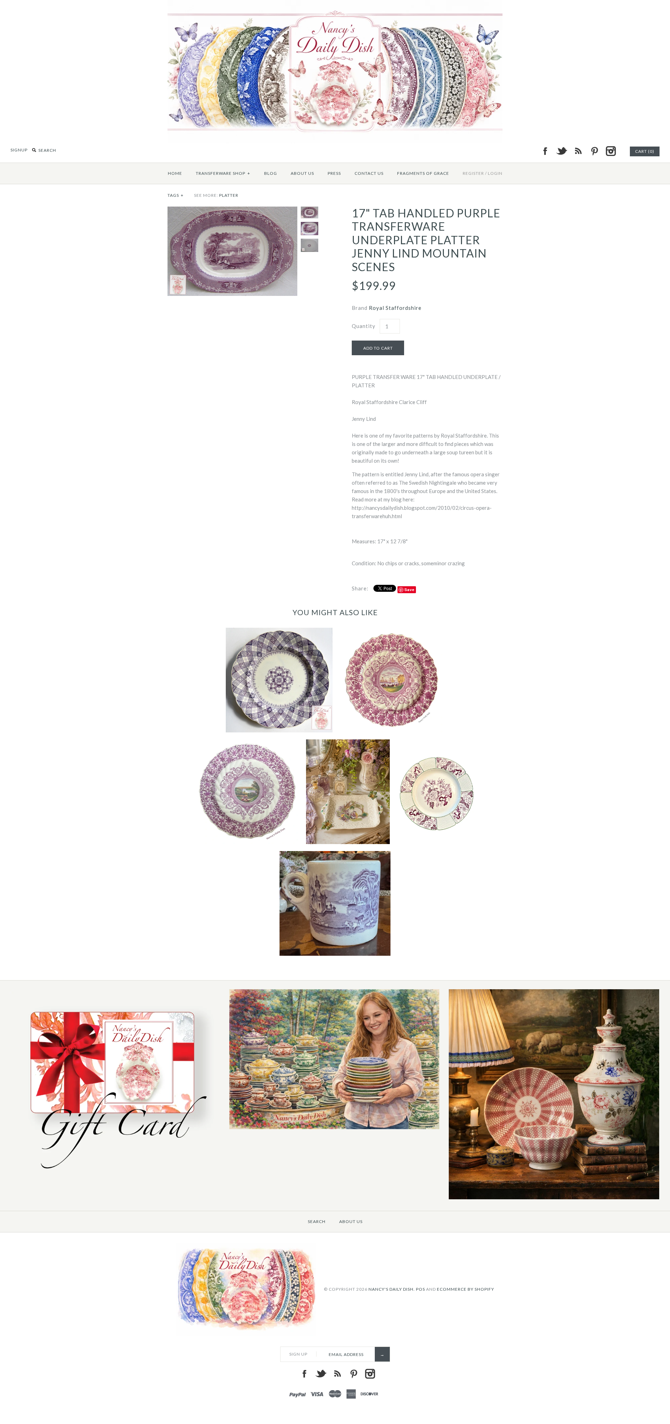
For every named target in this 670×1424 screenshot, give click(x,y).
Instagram (610, 151)
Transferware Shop (223, 173)
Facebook (545, 151)
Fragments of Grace (423, 173)
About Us (302, 173)
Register (473, 173)
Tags (176, 195)
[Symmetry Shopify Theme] (114, 1174)
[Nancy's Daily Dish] (335, 4)
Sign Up (298, 1354)
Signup (19, 149)
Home (175, 173)
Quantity (363, 326)
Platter (228, 195)
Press (334, 173)
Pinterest (594, 151)
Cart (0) (644, 151)
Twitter (561, 151)
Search (317, 1221)
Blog (270, 173)
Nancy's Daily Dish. (391, 1289)
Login (495, 173)
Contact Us (369, 173)
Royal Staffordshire (395, 308)
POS (420, 1289)
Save (409, 589)
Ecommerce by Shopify (465, 1289)
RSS (578, 151)
